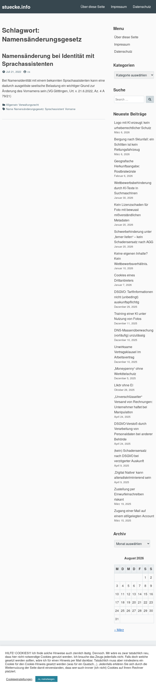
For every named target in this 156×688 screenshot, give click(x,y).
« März (119, 629)
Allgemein (12, 105)
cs (28, 72)
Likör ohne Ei (123, 385)
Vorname (70, 109)
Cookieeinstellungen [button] (19, 679)
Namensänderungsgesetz (29, 109)
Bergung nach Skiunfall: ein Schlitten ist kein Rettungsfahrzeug (134, 144)
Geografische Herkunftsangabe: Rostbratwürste (127, 166)
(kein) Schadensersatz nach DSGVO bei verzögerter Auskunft (130, 455)
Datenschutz (142, 6)
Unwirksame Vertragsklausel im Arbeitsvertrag (127, 351)
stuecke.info (16, 6)
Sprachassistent (54, 109)
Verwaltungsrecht (29, 105)
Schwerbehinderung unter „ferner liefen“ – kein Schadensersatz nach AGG (133, 236)
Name (9, 109)
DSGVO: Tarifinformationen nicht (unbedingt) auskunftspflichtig (133, 296)
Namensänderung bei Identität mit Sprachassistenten (48, 59)
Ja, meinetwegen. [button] (46, 679)
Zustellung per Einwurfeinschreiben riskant (129, 494)
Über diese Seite (93, 6)
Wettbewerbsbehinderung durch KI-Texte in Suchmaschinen (132, 187)
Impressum (119, 6)
